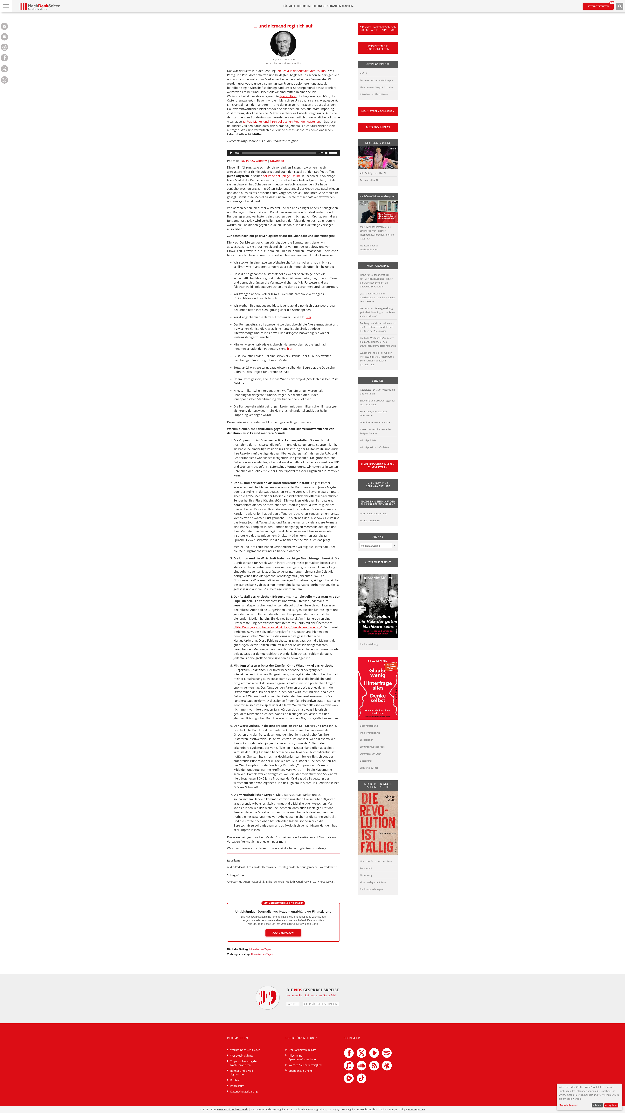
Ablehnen (597, 1105)
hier (308, 317)
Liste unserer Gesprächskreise (376, 87)
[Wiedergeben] (231, 153)
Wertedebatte (328, 867)
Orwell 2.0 (310, 881)
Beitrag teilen (4, 26)
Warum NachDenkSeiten (245, 1050)
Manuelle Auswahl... (569, 1105)
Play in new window (253, 161)
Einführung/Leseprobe (372, 746)
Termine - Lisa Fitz (370, 180)
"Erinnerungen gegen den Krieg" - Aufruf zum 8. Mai (378, 28)
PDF (4, 47)
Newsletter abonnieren (377, 111)
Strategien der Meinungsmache (298, 867)
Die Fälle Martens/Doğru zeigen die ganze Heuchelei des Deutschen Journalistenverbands (378, 341)
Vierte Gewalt (326, 881)
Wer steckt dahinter (242, 1055)
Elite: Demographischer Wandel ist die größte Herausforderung (278, 627)
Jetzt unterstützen (601, 5)
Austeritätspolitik (253, 881)
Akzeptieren (611, 1105)
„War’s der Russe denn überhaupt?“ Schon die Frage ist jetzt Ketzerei (377, 297)
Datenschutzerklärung (244, 1091)
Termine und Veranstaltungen (376, 80)
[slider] (333, 153)
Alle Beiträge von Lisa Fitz (374, 173)
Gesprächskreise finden (320, 1004)
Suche (619, 6)
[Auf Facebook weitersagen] (4, 60)
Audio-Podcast (236, 867)
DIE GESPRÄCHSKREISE (312, 989)
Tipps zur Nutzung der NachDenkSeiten (243, 1063)
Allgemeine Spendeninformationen (303, 1057)
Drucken (4, 37)
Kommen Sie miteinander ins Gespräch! (311, 995)
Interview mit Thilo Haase (374, 94)
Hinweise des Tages (260, 949)
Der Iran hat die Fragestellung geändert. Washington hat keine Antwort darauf (377, 312)
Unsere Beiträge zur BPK (373, 513)
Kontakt (235, 1080)
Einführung (366, 875)
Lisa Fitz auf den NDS (378, 142)
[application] (283, 153)
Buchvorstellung (369, 644)
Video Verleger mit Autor (373, 882)
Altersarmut (234, 881)
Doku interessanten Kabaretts (376, 422)
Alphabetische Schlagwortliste (378, 485)
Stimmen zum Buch (370, 753)
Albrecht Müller (292, 63)
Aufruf (363, 73)
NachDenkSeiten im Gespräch (378, 196)
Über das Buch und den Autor (376, 861)
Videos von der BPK (370, 520)
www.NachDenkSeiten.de (232, 1109)
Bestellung (366, 760)
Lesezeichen (366, 739)
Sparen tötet (288, 96)
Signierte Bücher (369, 767)
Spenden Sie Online (300, 1070)
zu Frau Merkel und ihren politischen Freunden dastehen (281, 121)
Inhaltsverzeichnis (370, 732)
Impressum (237, 1086)
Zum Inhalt (366, 868)
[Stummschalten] (326, 153)
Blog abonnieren (378, 127)
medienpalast (416, 1109)
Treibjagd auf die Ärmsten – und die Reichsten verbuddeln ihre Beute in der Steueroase (378, 327)
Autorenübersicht (378, 562)
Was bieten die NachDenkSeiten (378, 47)
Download (277, 161)
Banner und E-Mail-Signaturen (242, 1072)
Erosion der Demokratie (262, 867)
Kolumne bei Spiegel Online (282, 176)
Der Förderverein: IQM (302, 1050)
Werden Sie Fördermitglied (305, 1065)
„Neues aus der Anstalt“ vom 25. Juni (301, 71)
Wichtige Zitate (368, 440)
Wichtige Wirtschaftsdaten (374, 447)
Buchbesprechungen (371, 889)
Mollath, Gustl (294, 881)
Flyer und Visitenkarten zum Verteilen (378, 466)
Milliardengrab (275, 881)
